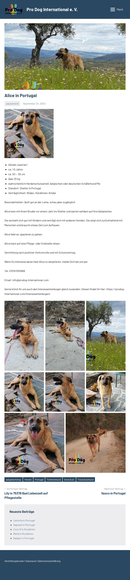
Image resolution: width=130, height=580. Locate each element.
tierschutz (69, 479)
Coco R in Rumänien (24, 529)
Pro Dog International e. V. (52, 9)
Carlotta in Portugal (24, 520)
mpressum (31, 561)
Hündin (28, 479)
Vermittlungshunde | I (15, 561)
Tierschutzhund (86, 479)
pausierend (12, 103)
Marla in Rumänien (23, 533)
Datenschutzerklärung (49, 561)
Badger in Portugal (23, 538)
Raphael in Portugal (24, 524)
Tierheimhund (54, 479)
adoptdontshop (13, 479)
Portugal (39, 479)
